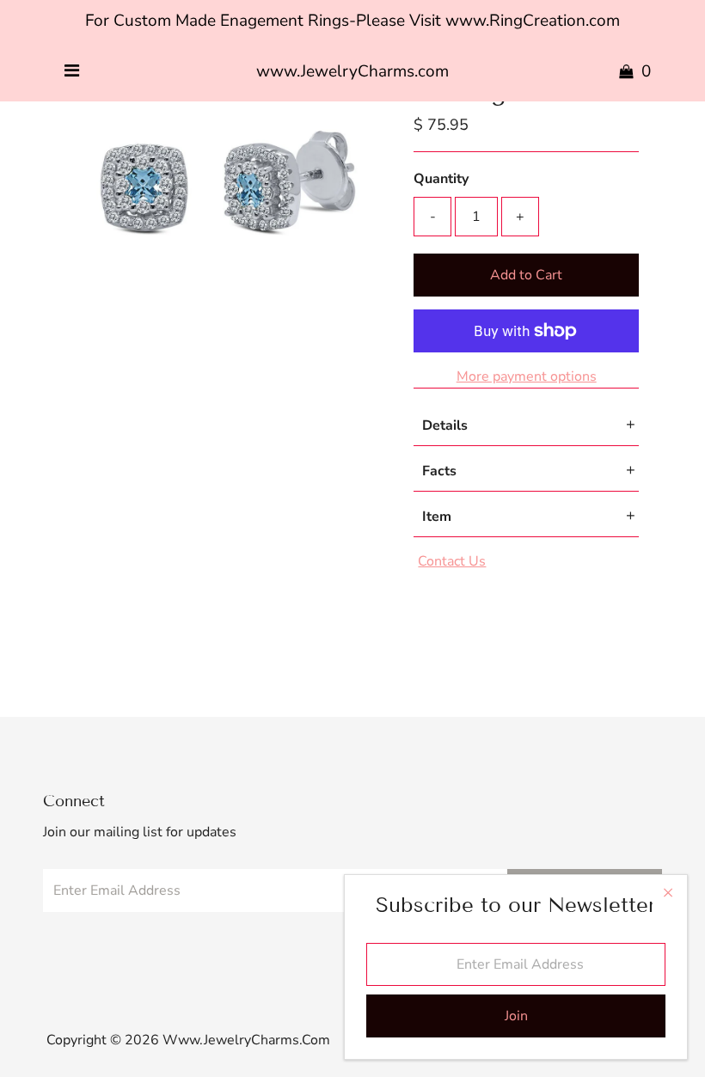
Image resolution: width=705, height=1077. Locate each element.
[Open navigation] (71, 71)
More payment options (527, 376)
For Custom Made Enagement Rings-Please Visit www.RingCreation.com (352, 20)
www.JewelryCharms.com (352, 71)
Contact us (452, 561)
